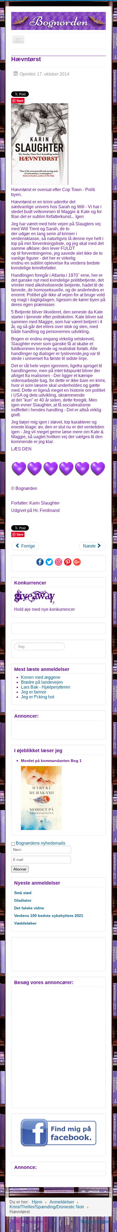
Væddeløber (25, 923)
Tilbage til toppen (95, 1221)
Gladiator (22, 900)
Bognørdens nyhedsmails (40, 843)
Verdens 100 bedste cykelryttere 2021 (48, 915)
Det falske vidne (29, 908)
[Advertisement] (38, 953)
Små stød (23, 893)
